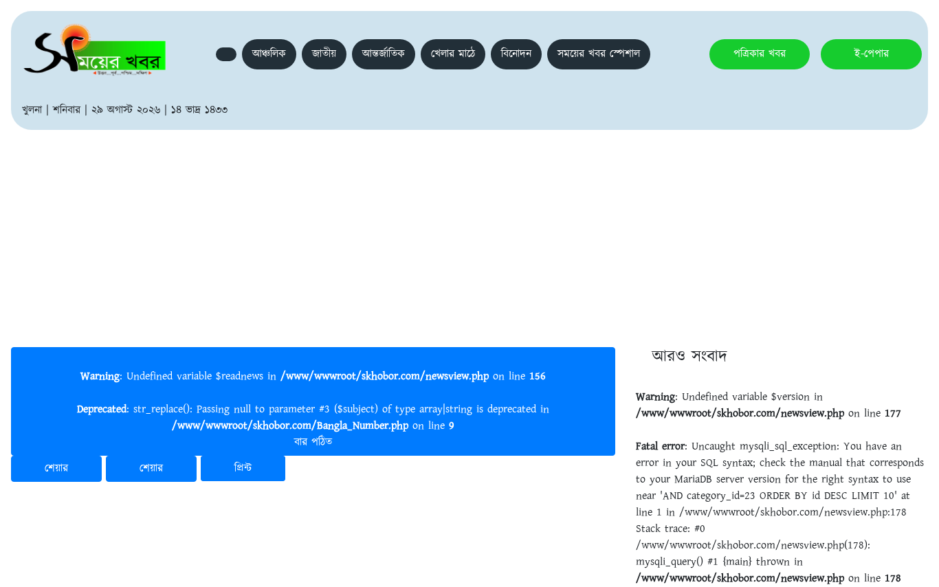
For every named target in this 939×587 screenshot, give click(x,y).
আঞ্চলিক (269, 54)
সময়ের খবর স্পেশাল (598, 54)
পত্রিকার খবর (759, 54)
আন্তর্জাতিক (383, 54)
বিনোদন (516, 54)
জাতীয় (324, 54)
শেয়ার (56, 468)
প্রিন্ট (243, 468)
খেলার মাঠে (453, 54)
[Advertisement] (469, 233)
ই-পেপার (871, 54)
